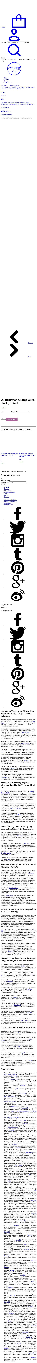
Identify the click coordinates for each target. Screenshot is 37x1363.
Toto (18, 1032)
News (6, 81)
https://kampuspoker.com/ (11, 1117)
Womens (6, 79)
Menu (2, 58)
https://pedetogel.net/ (10, 1101)
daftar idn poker (13, 1127)
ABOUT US (8, 82)
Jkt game (10, 1321)
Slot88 (26, 1123)
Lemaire (21, 102)
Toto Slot (12, 768)
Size (2, 412)
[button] (17, 343)
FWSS (6, 495)
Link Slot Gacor (13, 888)
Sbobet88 (33, 1326)
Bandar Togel (32, 1357)
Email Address (5, 482)
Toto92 (30, 1174)
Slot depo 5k (9, 895)
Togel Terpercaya (6, 853)
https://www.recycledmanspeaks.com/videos (23, 1111)
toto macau (29, 1152)
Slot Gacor (11, 951)
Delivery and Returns (10, 501)
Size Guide (7, 503)
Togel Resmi (32, 1353)
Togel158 (22, 1085)
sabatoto (17, 1046)
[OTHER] (14, 13)
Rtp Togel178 (13, 1079)
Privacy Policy (8, 504)
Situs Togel (19, 835)
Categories (12, 85)
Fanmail (16, 102)
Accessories (20, 89)
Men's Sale (4, 87)
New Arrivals (4, 85)
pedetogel (26, 760)
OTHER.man (4, 104)
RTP (2, 918)
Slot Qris (23, 966)
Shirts (22, 87)
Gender (3, 479)
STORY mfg (30, 104)
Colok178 (11, 1130)
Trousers (8, 89)
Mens (5, 78)
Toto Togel (23, 1020)
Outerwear (17, 87)
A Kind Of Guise (6, 102)
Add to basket (12, 419)
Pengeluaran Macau (17, 808)
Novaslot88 (15, 1144)
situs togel (23, 1120)
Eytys (12, 102)
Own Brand (10, 87)
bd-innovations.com (25, 743)
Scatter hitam (30, 873)
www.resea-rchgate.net (10, 1074)
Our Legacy (12, 104)
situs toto (4, 777)
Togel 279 (14, 1076)
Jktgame (30, 1306)
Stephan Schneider (21, 104)
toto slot (3, 752)
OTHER (6, 487)
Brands (17, 85)
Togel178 (23, 1053)
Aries (5, 493)
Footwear (14, 89)
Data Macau (17, 814)
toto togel (29, 989)
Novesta (26, 102)
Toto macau (27, 843)
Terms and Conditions (10, 500)
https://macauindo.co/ (10, 1096)
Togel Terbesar (26, 732)
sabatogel (33, 1190)
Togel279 (12, 1270)
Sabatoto (33, 1200)
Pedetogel (25, 1108)
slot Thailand (9, 981)
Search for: (4, 42)
